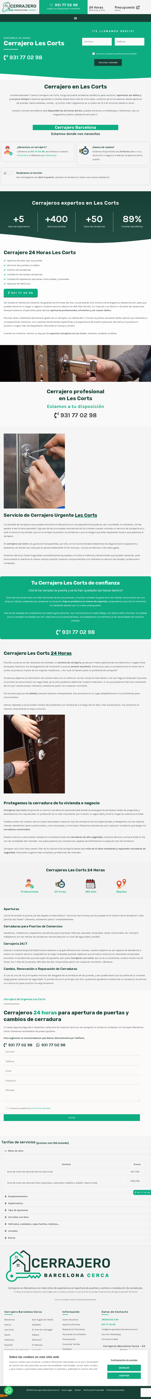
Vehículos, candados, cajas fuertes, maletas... (33, 1224)
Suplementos (15, 1203)
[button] (75, 18)
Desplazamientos (18, 1196)
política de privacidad (126, 53)
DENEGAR (124, 1368)
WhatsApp (51, 155)
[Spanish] (6, 1395)
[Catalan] (2, 1395)
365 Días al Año (97, 10)
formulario (22, 155)
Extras (11, 1237)
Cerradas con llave (18, 1217)
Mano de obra (15, 1150)
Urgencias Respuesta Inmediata (63, 8)
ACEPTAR (124, 1376)
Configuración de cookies (124, 1360)
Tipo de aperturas (18, 1210)
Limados (13, 1230)
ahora (117, 10)
